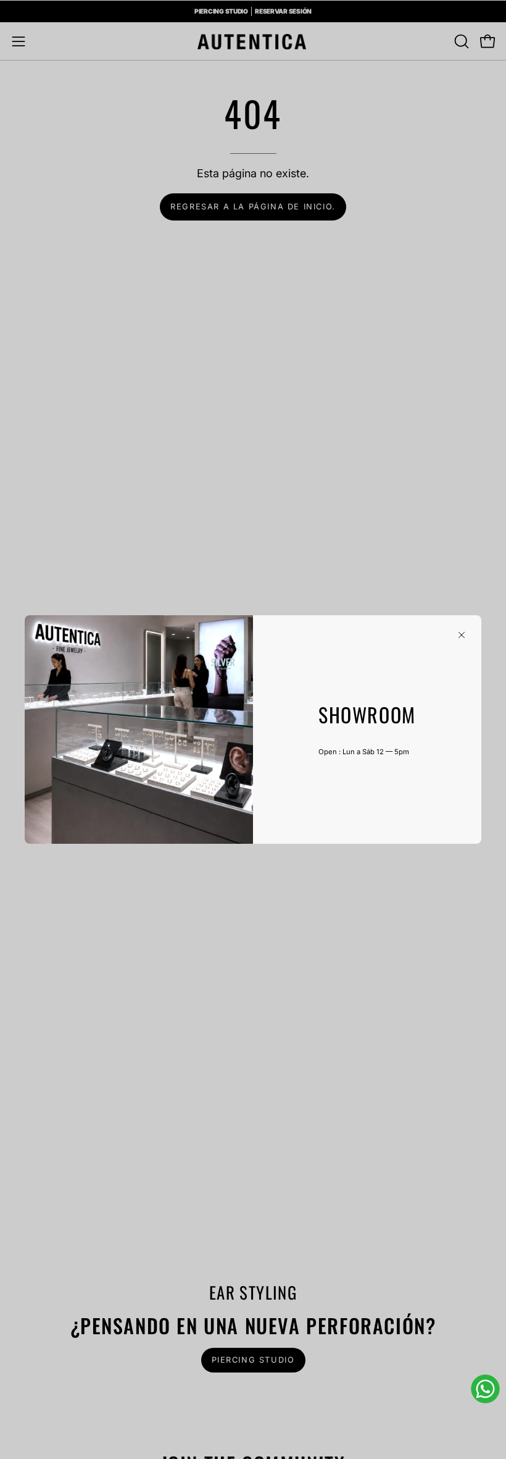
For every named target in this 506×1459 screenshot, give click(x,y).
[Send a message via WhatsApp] (485, 1388)
